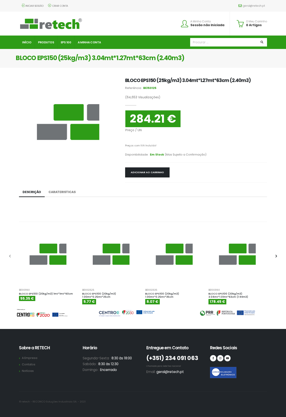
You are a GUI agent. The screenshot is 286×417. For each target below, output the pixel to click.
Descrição (32, 192)
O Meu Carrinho (256, 21)
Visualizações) (142, 97)
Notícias (28, 371)
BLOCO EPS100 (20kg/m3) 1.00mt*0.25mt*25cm (99, 295)
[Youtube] (227, 358)
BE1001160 (24, 290)
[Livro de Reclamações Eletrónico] (213, 370)
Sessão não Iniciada (207, 25)
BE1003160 (214, 290)
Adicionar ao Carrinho (147, 172)
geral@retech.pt (254, 6)
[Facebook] (213, 358)
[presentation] (10, 256)
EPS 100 (66, 42)
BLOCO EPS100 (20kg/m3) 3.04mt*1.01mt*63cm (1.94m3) (228, 295)
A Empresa (29, 358)
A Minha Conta (200, 21)
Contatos (28, 364)
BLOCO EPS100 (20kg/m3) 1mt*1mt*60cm (46, 293)
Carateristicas (62, 192)
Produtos (46, 42)
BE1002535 (151, 290)
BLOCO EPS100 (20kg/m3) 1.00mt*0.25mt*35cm (162, 295)
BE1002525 (88, 290)
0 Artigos (254, 25)
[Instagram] (220, 358)
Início (26, 42)
